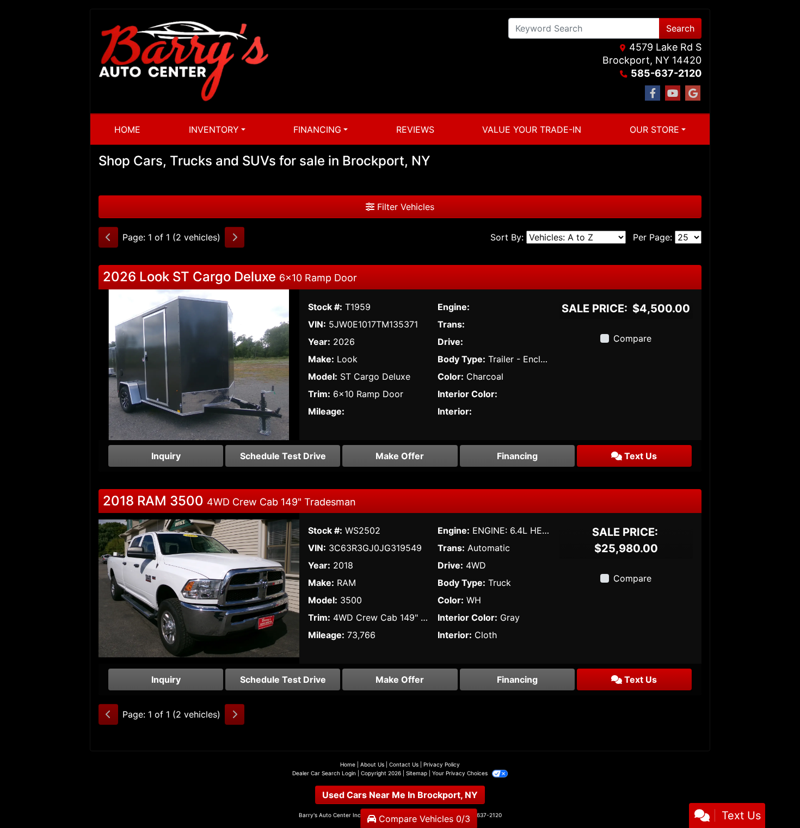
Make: (321, 359)
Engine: (454, 306)
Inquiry (166, 455)
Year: (319, 341)
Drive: (450, 341)
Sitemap (416, 773)
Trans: (451, 324)
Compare (632, 338)
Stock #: (325, 306)
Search (680, 28)
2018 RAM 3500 (229, 501)
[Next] (234, 237)
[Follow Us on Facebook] (652, 93)
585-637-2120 (666, 73)
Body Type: (461, 359)
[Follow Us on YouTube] (672, 93)
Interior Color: (467, 393)
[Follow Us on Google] (692, 93)
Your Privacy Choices (460, 773)
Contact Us (404, 764)
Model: (322, 376)
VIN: (317, 324)
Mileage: (326, 411)
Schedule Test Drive (283, 455)
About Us (372, 764)
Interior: (455, 411)
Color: (451, 376)
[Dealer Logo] (184, 61)
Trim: (319, 393)
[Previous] (108, 237)
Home (347, 764)
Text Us (639, 455)
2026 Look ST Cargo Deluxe (230, 277)
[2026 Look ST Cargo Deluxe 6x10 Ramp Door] (199, 363)
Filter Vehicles (404, 206)
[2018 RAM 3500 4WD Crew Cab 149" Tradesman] (199, 587)
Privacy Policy (441, 764)
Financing (517, 455)
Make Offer (400, 455)
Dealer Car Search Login (324, 773)
